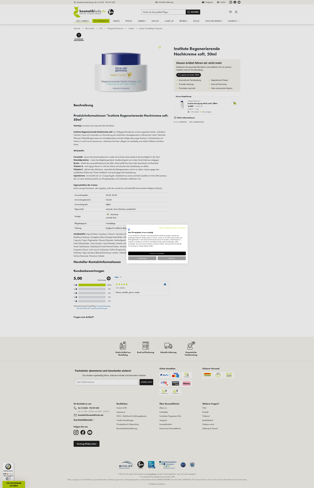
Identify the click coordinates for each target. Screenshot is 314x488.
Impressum (182, 228)
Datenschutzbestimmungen (168, 228)
